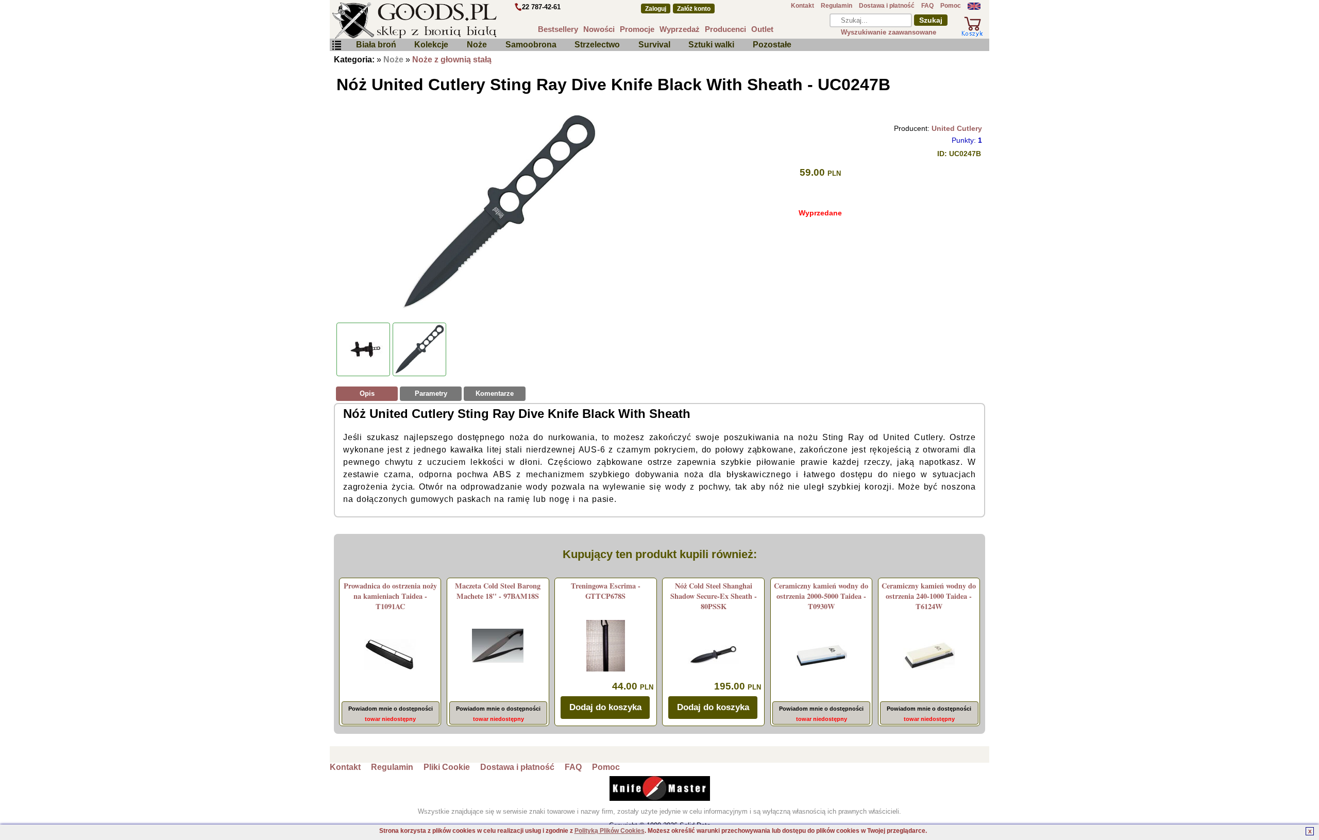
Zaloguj (655, 9)
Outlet (762, 29)
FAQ (927, 6)
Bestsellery (558, 29)
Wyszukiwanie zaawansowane (888, 32)
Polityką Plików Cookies (609, 830)
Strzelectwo (597, 44)
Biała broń (376, 44)
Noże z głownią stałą (452, 59)
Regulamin (836, 6)
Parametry (431, 393)
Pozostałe (772, 44)
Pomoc (950, 6)
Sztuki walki (711, 44)
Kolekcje (431, 44)
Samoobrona (530, 44)
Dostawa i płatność (887, 6)
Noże (477, 44)
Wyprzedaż (680, 29)
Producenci (725, 29)
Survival (654, 44)
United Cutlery (957, 128)
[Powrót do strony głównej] (445, 21)
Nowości (599, 29)
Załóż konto (694, 9)
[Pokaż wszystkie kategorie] (336, 45)
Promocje (637, 29)
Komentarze (495, 393)
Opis (367, 393)
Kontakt (802, 6)
